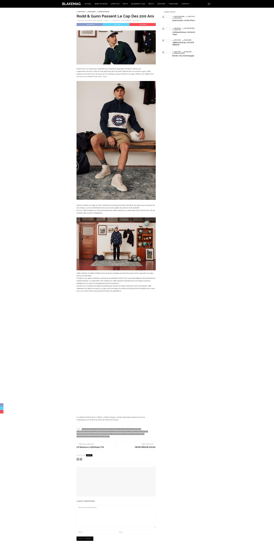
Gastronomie (179, 16)
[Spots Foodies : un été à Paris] (166, 20)
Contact (186, 4)
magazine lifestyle (85, 431)
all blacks (87, 429)
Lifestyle (115, 4)
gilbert (116, 429)
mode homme (142, 431)
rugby (127, 434)
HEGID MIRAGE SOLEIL (145, 447)
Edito (125, 4)
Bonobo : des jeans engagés (183, 56)
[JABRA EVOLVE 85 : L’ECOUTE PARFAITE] (166, 43)
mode (132, 431)
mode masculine (84, 434)
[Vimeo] (81, 459)
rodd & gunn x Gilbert (102, 434)
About (151, 4)
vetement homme (84, 436)
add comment (126, 20)
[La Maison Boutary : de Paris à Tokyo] (166, 32)
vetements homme (101, 436)
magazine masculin (104, 431)
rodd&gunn (118, 434)
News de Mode (101, 4)
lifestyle (126, 429)
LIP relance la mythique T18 (90, 447)
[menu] (209, 4)
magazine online (121, 431)
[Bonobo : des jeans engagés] (166, 55)
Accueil (88, 4)
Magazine (92, 11)
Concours (173, 4)
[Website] (78, 459)
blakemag (98, 429)
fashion (108, 429)
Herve (107, 20)
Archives (161, 4)
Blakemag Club (138, 4)
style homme (138, 434)
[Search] (204, 4)
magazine (136, 429)
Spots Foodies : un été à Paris (183, 20)
